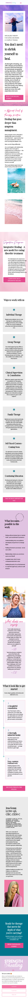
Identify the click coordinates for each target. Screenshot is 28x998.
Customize (14, 990)
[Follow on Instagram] (13, 971)
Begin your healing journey (12, 97)
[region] (14, 984)
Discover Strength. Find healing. (14, 788)
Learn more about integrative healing (14, 279)
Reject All (14, 994)
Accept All (14, 986)
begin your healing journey (14, 945)
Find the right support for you (14, 499)
